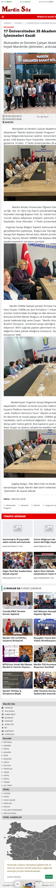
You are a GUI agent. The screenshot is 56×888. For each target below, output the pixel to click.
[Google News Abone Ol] (43, 116)
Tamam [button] (49, 877)
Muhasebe (11, 505)
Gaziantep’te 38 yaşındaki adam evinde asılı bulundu (16, 541)
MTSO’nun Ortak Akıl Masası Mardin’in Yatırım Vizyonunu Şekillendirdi (18, 666)
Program (7, 508)
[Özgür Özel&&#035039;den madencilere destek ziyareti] (18, 560)
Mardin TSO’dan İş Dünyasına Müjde (12, 692)
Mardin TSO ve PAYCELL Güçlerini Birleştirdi (15, 639)
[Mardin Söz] (16, 9)
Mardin (37, 505)
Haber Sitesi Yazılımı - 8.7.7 (43, 885)
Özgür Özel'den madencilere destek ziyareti (17, 572)
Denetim (24, 505)
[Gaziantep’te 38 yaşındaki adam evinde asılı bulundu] (18, 528)
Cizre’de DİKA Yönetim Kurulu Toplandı (14, 613)
